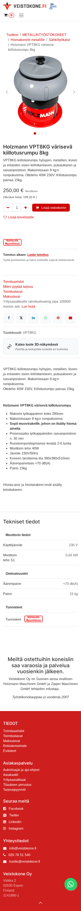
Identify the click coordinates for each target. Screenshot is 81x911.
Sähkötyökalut (59, 40)
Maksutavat (11, 296)
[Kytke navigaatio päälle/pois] (21, 15)
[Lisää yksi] (26, 208)
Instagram (16, 828)
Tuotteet (12, 35)
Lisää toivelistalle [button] (21, 217)
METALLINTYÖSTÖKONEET (44, 35)
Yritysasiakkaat (14, 780)
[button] (7, 91)
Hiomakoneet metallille (28, 40)
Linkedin (15, 822)
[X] (21, 318)
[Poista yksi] (8, 208)
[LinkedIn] (33, 318)
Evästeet (9, 751)
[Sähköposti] (70, 318)
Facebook (16, 808)
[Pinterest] (58, 318)
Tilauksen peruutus (17, 785)
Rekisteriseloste (15, 746)
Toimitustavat (12, 291)
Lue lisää (28, 306)
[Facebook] (9, 318)
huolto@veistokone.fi (24, 861)
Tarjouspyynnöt (14, 789)
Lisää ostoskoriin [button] (53, 208)
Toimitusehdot (13, 281)
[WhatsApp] (46, 318)
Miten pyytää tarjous (18, 286)
